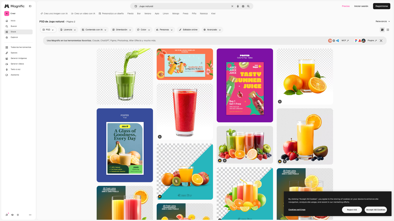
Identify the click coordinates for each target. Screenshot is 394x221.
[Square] (387, 29)
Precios (346, 6)
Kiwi (213, 13)
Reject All (352, 209)
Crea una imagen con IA (56, 13)
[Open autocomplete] (134, 6)
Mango (175, 13)
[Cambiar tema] (17, 214)
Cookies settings (296, 209)
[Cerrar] (381, 41)
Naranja (204, 13)
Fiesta (130, 13)
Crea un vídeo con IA (84, 13)
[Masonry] (382, 29)
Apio (157, 13)
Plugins (371, 40)
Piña (194, 13)
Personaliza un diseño (113, 13)
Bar (139, 13)
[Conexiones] (6, 214)
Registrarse (382, 6)
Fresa (185, 13)
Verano (147, 13)
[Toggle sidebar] (30, 6)
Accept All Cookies (375, 209)
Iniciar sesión (361, 6)
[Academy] (12, 214)
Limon (166, 13)
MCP (344, 40)
